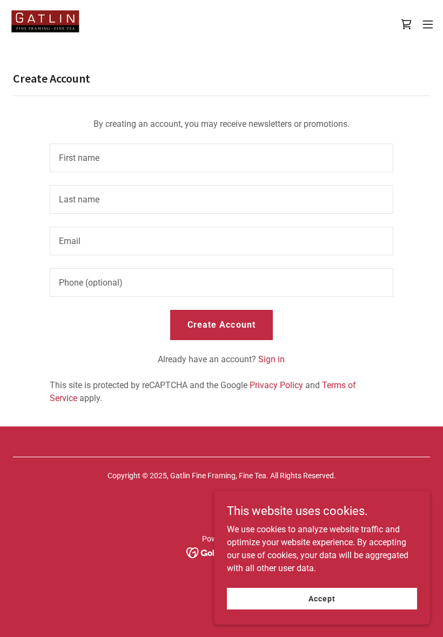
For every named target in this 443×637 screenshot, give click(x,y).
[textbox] (221, 158)
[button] (406, 24)
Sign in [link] (271, 359)
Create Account (221, 325)
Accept (321, 598)
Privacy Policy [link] (276, 385)
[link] (47, 24)
